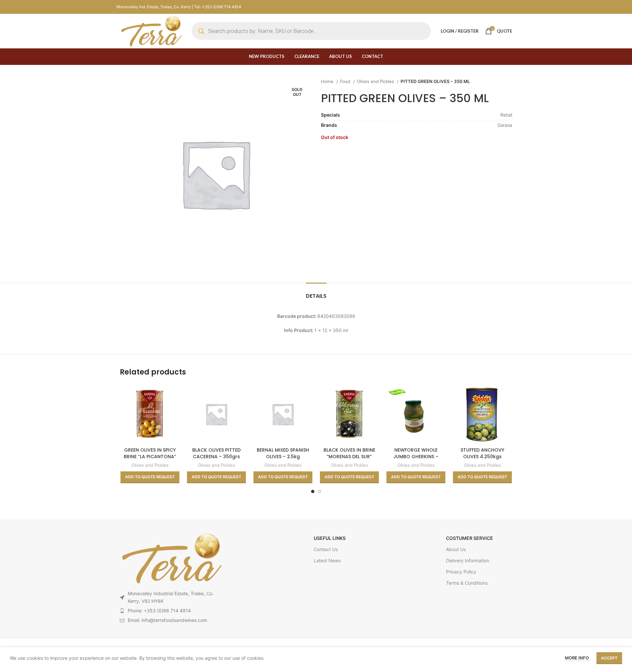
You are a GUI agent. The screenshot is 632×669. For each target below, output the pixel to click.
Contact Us (326, 549)
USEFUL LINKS (330, 538)
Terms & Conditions (466, 583)
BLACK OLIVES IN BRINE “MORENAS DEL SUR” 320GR (349, 456)
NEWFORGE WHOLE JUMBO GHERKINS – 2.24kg (415, 456)
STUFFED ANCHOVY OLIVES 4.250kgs (482, 453)
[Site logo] (151, 30)
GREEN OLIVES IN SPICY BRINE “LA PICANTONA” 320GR (150, 456)
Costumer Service (469, 538)
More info (577, 657)
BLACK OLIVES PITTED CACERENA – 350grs (216, 453)
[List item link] (171, 610)
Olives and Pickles (376, 81)
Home (328, 81)
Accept (609, 657)
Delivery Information (467, 560)
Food (346, 81)
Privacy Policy (461, 571)
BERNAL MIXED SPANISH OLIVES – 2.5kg (283, 453)
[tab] (316, 293)
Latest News (327, 560)
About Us (456, 549)
